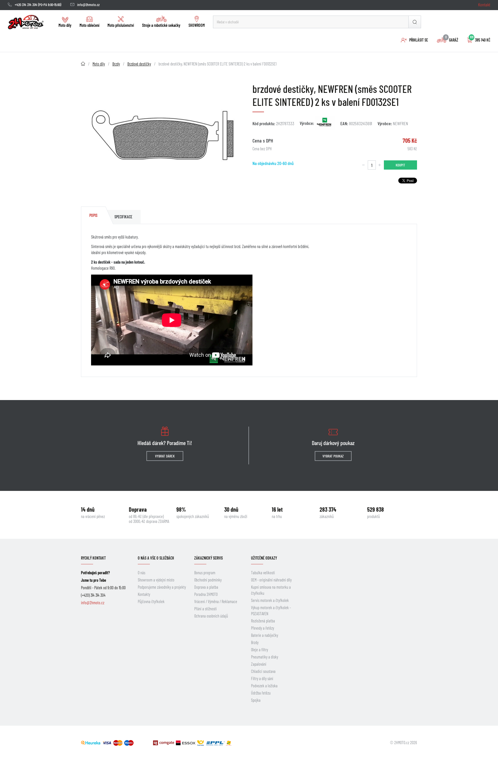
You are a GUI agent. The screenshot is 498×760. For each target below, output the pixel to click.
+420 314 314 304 (26, 4)
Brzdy (255, 642)
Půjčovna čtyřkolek (151, 601)
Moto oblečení (89, 25)
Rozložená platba (263, 620)
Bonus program (204, 572)
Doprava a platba (206, 587)
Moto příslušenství (120, 25)
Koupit (400, 165)
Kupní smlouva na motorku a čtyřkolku (271, 590)
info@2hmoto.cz (88, 4)
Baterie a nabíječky (264, 635)
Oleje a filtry (259, 649)
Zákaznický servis (208, 558)
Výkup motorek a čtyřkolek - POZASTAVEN (271, 610)
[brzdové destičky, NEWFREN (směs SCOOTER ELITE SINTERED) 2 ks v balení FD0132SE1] (163, 137)
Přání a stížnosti (205, 608)
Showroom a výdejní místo (156, 579)
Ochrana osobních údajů (211, 615)
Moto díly (65, 25)
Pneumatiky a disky (264, 656)
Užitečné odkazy (264, 558)
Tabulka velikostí (263, 572)
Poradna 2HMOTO (206, 594)
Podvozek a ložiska (264, 685)
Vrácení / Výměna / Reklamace (215, 601)
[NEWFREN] (325, 123)
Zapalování (258, 664)
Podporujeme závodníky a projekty (162, 587)
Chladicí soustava (263, 671)
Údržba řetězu (261, 692)
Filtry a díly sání (262, 678)
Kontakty (144, 594)
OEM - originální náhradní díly (271, 579)
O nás (141, 572)
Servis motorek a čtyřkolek (270, 600)
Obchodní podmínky (208, 579)
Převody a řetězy (262, 628)
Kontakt (484, 4)
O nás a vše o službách (156, 558)
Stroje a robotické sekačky (161, 25)
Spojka (256, 700)
